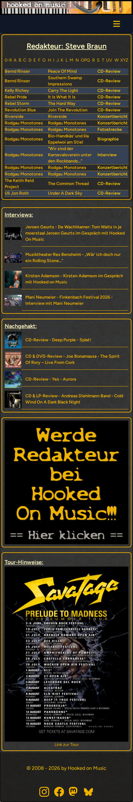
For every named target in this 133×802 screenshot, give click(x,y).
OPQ (85, 60)
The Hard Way (61, 103)
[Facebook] (59, 792)
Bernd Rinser (17, 71)
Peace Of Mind (62, 71)
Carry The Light (63, 90)
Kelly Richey (17, 90)
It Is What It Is (61, 97)
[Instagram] (44, 792)
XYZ (124, 60)
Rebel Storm (17, 103)
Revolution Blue (20, 110)
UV (109, 60)
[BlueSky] (89, 792)
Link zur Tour (91, 744)
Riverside (14, 116)
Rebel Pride (16, 97)
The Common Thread (68, 183)
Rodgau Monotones (24, 123)
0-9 (8, 60)
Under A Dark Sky (65, 193)
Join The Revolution (68, 110)
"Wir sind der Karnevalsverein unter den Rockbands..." (70, 155)
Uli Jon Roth (17, 193)
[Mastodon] (74, 792)
